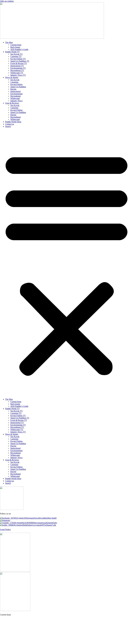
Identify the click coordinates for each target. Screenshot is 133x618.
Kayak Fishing (16, 84)
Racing (13, 89)
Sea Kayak (14, 80)
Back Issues (15, 47)
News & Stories (11, 77)
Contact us (9, 124)
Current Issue (15, 45)
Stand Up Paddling (18, 87)
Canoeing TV (16, 56)
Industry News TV (18, 75)
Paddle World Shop (13, 122)
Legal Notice (5, 529)
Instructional (15, 91)
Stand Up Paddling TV (19, 61)
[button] (66, 263)
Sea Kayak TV (16, 54)
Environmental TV (18, 68)
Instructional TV (17, 66)
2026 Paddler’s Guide (19, 49)
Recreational (15, 96)
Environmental (16, 94)
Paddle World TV (12, 52)
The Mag (9, 42)
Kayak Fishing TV (18, 59)
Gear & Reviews (12, 103)
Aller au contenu (7, 1)
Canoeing (14, 82)
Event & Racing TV (18, 63)
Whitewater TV (16, 73)
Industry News (16, 101)
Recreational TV (17, 70)
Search (8, 126)
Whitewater (15, 98)
